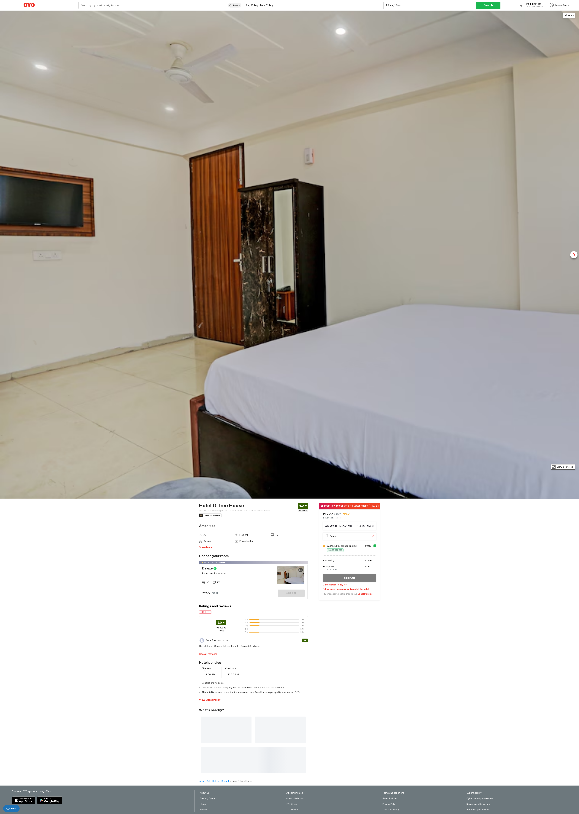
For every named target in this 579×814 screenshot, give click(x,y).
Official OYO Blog (294, 793)
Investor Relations (295, 798)
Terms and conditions (393, 793)
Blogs (203, 804)
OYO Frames (292, 809)
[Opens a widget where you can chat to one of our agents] (11, 808)
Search (488, 5)
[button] (349, 585)
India (201, 781)
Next (573, 254)
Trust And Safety (391, 809)
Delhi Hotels (213, 781)
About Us (204, 793)
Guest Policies (390, 798)
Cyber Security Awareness (480, 798)
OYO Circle (291, 804)
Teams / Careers (208, 798)
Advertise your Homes (478, 809)
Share (571, 15)
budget (225, 781)
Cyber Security (474, 793)
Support (204, 809)
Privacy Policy (390, 804)
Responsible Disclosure (478, 804)
